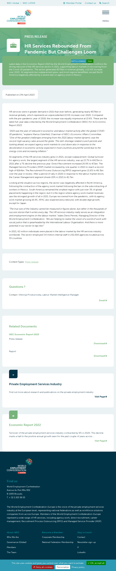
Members (11, 547)
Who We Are (13, 537)
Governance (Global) (16, 542)
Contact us (90, 3)
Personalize (63, 567)
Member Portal (73, 3)
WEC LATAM (29, 3)
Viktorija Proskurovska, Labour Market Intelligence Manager (62, 297)
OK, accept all (97, 563)
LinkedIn (81, 552)
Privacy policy (78, 567)
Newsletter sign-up (86, 542)
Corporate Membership (53, 537)
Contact (81, 537)
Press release (31, 262)
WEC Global (13, 3)
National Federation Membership (57, 542)
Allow (90, 61)
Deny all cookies (43, 567)
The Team (11, 552)
